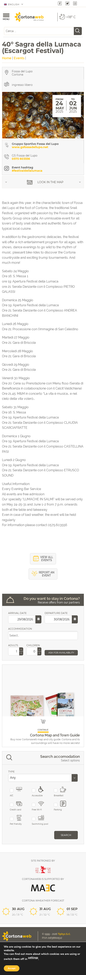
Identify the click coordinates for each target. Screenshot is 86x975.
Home (6, 58)
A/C (11, 795)
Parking (58, 809)
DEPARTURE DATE (56, 613)
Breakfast (58, 795)
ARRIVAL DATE (17, 613)
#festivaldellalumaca (27, 170)
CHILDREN (33, 645)
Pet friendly (16, 824)
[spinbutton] (15, 651)
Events (19, 58)
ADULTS (13, 645)
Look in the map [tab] (50, 182)
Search (66, 835)
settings (33, 957)
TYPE (11, 771)
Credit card (15, 809)
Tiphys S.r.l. (64, 934)
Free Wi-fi (37, 809)
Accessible (37, 795)
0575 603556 (21, 158)
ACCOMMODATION (20, 628)
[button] (21, 649)
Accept (11, 968)
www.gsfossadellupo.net (30, 147)
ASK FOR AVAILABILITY (61, 652)
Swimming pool (40, 824)
